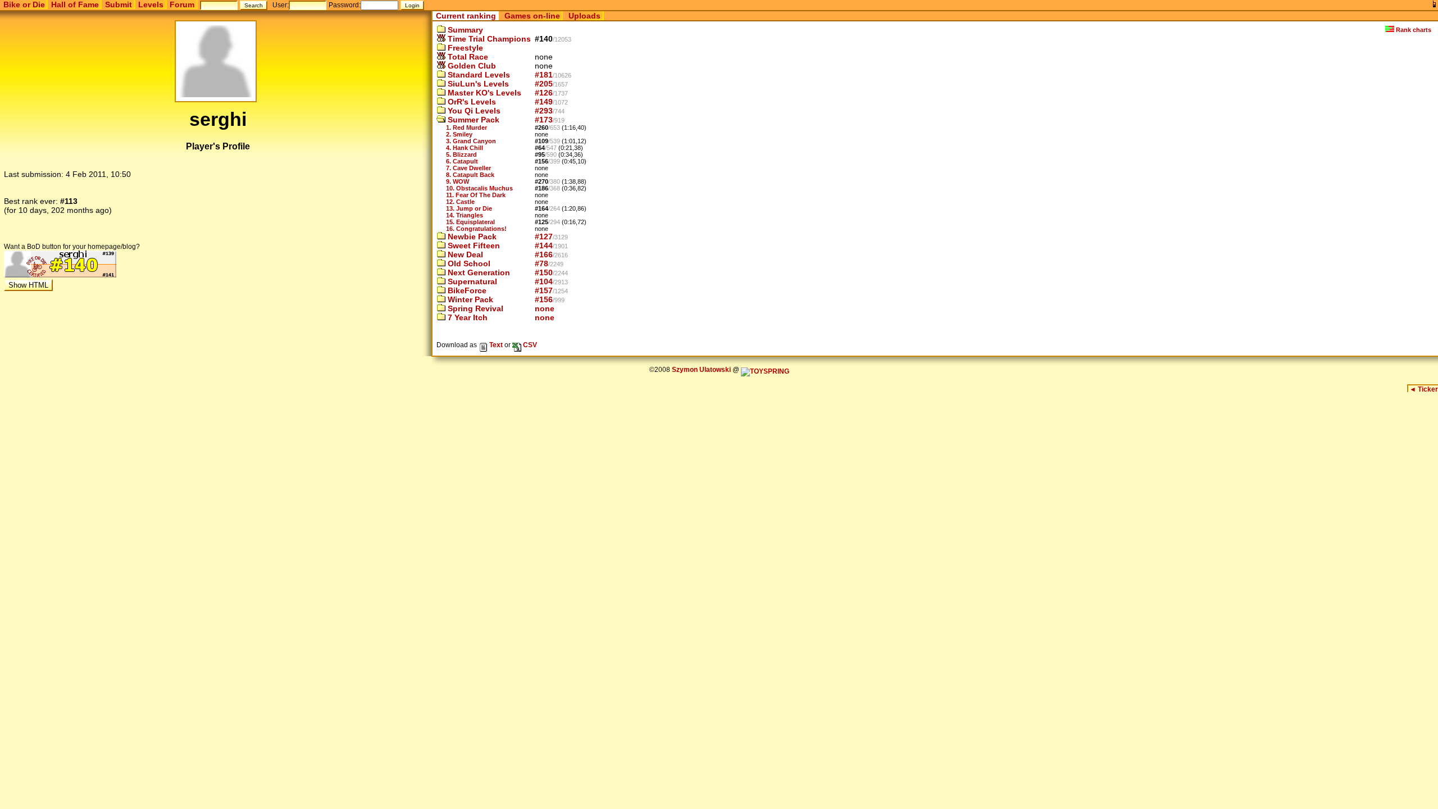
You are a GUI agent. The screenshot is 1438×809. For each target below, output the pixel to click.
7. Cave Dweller (468, 168)
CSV (529, 344)
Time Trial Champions (488, 38)
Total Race (466, 56)
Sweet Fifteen (472, 245)
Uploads (584, 15)
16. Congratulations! (476, 228)
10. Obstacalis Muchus (479, 188)
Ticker (1423, 389)
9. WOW (457, 181)
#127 (544, 236)
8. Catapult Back (470, 174)
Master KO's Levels (483, 92)
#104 (544, 281)
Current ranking (466, 15)
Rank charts (1412, 29)
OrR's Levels (470, 101)
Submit (118, 4)
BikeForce (465, 290)
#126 (544, 92)
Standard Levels (477, 74)
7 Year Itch (466, 317)
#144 (544, 245)
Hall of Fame (75, 4)
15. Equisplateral (470, 222)
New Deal (464, 254)
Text (495, 344)
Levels (150, 4)
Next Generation (477, 272)
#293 (544, 110)
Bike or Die (24, 4)
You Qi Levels (472, 110)
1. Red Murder (466, 127)
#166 (544, 254)
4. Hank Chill (464, 147)
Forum (182, 4)
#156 (544, 299)
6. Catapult (462, 161)
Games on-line (532, 15)
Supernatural (471, 281)
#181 (544, 74)
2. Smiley (459, 134)
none (544, 308)
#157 (544, 290)
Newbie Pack (471, 236)
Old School (467, 263)
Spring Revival (474, 308)
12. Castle (460, 201)
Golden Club (470, 65)
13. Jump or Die (469, 208)
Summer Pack (472, 119)
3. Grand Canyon (471, 141)
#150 (544, 272)
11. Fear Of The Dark (476, 195)
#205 (544, 83)
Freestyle (464, 47)
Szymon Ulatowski (701, 370)
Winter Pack (469, 299)
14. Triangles (464, 215)
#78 (541, 263)
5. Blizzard (461, 154)
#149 (544, 101)
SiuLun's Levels (477, 83)
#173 (544, 119)
